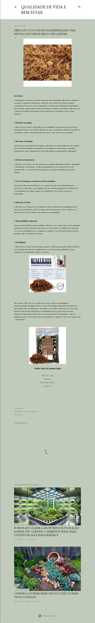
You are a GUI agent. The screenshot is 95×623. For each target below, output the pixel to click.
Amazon (47, 386)
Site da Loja (47, 375)
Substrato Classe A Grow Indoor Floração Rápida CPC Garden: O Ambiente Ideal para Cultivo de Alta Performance (46, 531)
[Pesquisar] (79, 6)
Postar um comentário (32, 601)
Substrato (34, 411)
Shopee (47, 379)
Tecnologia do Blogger (49, 616)
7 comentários (30, 539)
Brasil (20, 414)
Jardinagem (26, 411)
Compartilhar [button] (18, 408)
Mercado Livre (47, 382)
